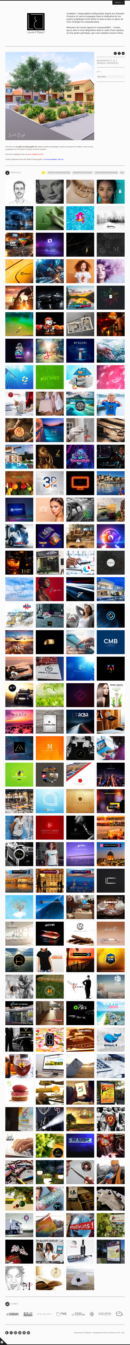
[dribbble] (29, 1332)
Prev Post (115, 53)
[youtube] (16, 1332)
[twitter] (7, 1332)
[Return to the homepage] (35, 23)
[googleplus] (25, 1332)
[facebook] (12, 1332)
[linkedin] (20, 1332)
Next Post (119, 53)
